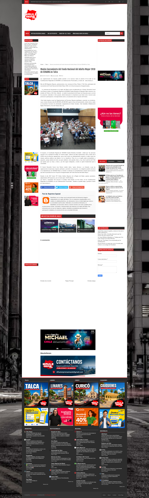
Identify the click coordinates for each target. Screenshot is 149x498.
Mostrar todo (45, 484)
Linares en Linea (80, 480)
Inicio (27, 33)
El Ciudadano (105, 480)
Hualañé (28, 439)
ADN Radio (104, 434)
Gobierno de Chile (106, 443)
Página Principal (69, 281)
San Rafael (29, 479)
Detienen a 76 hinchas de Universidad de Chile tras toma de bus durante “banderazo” (86, 435)
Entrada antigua (91, 281)
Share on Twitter (63, 187)
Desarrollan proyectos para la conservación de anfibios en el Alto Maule (31, 73)
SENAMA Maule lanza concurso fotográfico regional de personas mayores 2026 (50, 1)
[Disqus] (67, 305)
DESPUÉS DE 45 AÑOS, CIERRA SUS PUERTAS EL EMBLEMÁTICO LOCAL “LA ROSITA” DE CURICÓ (86, 476)
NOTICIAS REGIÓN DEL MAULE (38, 33)
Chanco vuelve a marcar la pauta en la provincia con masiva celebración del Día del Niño (35, 474)
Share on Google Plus (78, 187)
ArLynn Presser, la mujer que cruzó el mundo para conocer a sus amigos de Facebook (110, 244)
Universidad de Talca (56, 450)
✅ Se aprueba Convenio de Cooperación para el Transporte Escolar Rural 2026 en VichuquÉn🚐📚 (36, 466)
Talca (62, 75)
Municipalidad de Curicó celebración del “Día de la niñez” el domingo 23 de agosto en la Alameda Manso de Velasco (30, 53)
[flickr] (112, 2)
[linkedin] (119, 2)
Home (104, 495)
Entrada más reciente (45, 281)
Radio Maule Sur (80, 447)
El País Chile (104, 457)
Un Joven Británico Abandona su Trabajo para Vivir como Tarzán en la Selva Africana (110, 238)
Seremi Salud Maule (56, 470)
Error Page (120, 495)
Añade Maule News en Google (80, 33)
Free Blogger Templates (50, 495)
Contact (114, 495)
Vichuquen (29, 463)
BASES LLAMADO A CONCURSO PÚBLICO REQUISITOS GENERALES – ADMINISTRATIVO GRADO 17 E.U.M (35, 442)
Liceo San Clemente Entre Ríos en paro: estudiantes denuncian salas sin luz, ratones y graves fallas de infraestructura (31, 46)
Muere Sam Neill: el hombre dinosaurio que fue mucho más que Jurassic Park (109, 234)
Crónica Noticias (80, 472)
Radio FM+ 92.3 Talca (64, 33)
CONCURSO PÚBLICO (31, 480)
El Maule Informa (80, 463)
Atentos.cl (79, 431)
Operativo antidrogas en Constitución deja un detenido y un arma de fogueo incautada (86, 484)
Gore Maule (54, 441)
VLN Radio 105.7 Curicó (82, 457)
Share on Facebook (49, 187)
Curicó (28, 447)
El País (103, 449)
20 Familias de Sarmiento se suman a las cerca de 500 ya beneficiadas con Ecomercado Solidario (35, 450)
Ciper (102, 473)
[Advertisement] (93, 19)
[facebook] (105, 2)
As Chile (103, 467)
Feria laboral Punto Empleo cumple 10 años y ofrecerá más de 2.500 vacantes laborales (85, 442)
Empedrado (29, 455)
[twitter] (109, 2)
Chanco (28, 471)
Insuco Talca (54, 476)
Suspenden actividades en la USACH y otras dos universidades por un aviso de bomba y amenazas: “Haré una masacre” (111, 453)
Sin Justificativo (52, 33)
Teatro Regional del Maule (58, 463)
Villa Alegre (29, 431)
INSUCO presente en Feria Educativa (60, 478)
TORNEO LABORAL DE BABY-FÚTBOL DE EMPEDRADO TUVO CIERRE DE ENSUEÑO (35, 458)
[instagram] (116, 2)
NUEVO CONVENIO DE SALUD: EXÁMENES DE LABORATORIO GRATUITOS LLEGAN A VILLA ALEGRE (35, 435)
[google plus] (123, 2)
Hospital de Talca (55, 431)
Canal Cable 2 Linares (82, 439)
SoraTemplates (33, 495)
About (109, 495)
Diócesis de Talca (56, 457)
